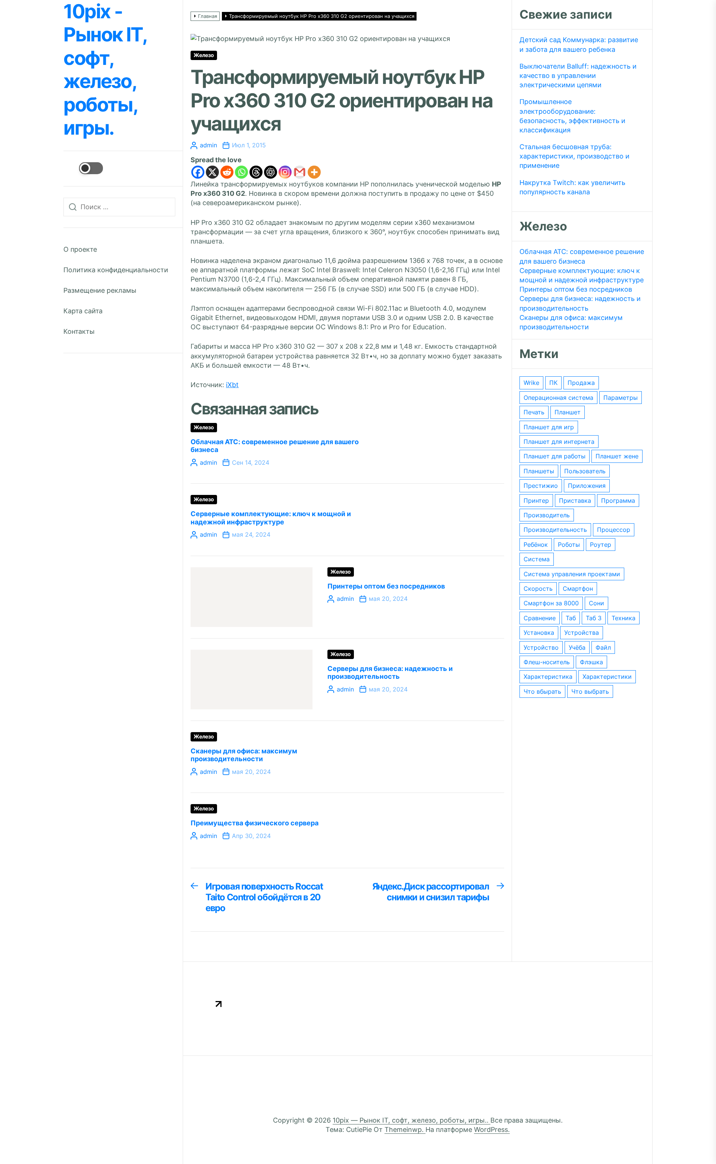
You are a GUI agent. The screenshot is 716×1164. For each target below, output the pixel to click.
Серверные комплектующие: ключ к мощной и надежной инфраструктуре (271, 518)
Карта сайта (83, 311)
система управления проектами (572, 574)
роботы (569, 544)
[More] (314, 172)
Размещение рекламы (99, 290)
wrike (531, 382)
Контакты (79, 331)
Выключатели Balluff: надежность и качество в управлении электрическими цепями (578, 75)
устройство (541, 647)
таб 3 (594, 618)
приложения (587, 485)
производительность (555, 529)
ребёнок (536, 544)
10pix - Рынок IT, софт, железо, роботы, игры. (104, 69)
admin (208, 145)
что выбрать (590, 691)
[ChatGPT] (270, 172)
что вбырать (542, 691)
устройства (581, 632)
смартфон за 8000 (551, 603)
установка (539, 632)
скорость (538, 588)
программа (618, 500)
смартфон (578, 588)
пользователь (585, 471)
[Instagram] (285, 172)
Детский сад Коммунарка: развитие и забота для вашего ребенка (578, 44)
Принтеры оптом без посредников (386, 586)
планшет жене (617, 456)
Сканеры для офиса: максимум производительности (244, 755)
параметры (620, 397)
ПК (553, 382)
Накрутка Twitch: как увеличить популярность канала (572, 187)
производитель (547, 515)
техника (623, 618)
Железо (204, 55)
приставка (575, 500)
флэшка (591, 662)
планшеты (539, 471)
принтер (536, 500)
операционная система (558, 397)
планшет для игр (549, 427)
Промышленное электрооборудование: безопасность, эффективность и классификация (572, 116)
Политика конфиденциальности (115, 270)
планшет (568, 412)
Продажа (581, 382)
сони (596, 603)
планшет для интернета (559, 441)
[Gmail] (299, 172)
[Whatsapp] (241, 172)
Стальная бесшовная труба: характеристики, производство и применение (574, 156)
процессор (613, 529)
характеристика (548, 676)
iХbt (232, 385)
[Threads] (256, 172)
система (537, 559)
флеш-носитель (547, 662)
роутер (600, 544)
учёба (577, 647)
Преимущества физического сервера (254, 823)
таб (571, 618)
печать (534, 412)
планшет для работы (554, 456)
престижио (541, 485)
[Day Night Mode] (83, 168)
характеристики (607, 676)
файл (603, 647)
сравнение (540, 618)
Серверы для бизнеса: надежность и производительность (390, 673)
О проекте (80, 249)
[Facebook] (197, 172)
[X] (212, 172)
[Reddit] (226, 172)
